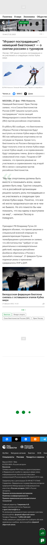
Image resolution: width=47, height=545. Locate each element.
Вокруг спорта (19, 314)
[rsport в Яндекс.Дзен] (16, 439)
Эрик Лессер (38, 318)
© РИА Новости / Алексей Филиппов (14, 87)
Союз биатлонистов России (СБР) (17, 318)
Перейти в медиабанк (35, 87)
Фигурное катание (18, 453)
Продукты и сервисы (35, 457)
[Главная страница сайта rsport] (14, 22)
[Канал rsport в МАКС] (7, 439)
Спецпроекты (8, 457)
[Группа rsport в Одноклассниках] (35, 439)
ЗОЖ (39, 453)
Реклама (20, 457)
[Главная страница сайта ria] (2, 22)
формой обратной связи (25, 514)
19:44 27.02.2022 (9, 34)
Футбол (5, 453)
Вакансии (6, 467)
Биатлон (7, 314)
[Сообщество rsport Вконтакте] (25, 439)
